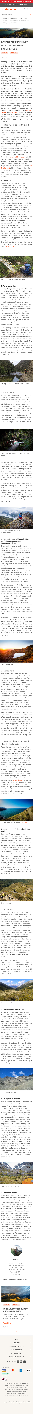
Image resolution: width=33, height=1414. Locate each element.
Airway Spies (17, 780)
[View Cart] (30, 9)
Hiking (4, 53)
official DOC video (10, 246)
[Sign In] (27, 9)
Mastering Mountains (16, 157)
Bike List (24, 823)
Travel (13, 53)
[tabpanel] (16, 1307)
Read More (7, 1323)
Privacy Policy (16, 1403)
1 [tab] (16, 1331)
